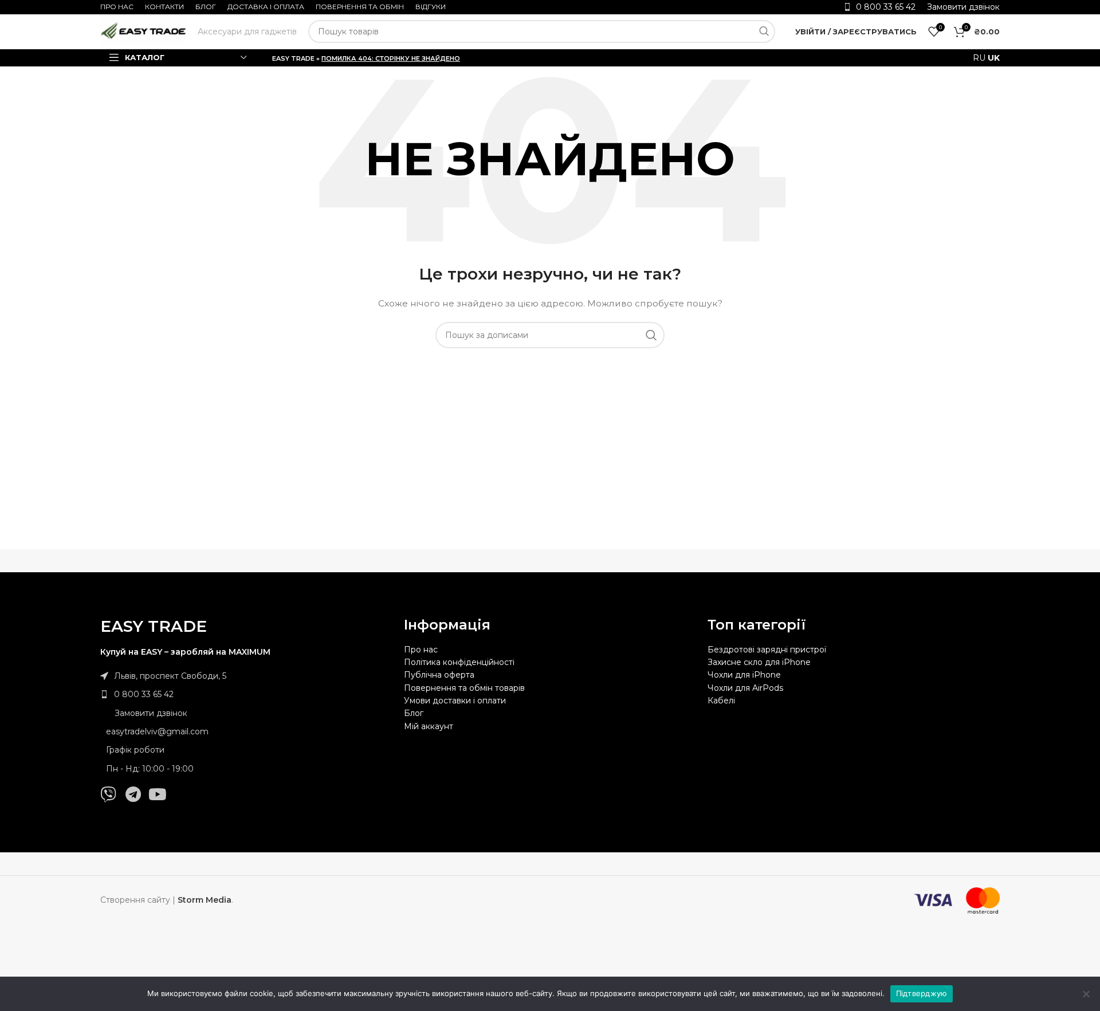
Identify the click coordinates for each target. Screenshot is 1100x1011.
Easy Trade (293, 58)
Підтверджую (922, 993)
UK (994, 58)
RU (979, 58)
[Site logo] (143, 31)
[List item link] (246, 694)
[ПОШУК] (763, 31)
